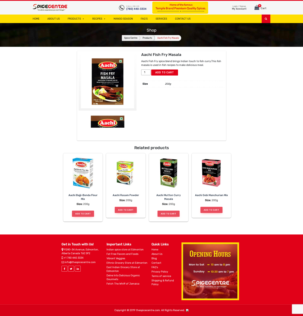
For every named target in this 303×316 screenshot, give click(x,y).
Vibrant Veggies (116, 258)
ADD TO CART (164, 72)
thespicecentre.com (148, 310)
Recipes (97, 18)
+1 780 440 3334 (73, 257)
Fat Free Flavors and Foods (122, 253)
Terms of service (161, 276)
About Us (53, 18)
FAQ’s (144, 18)
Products (74, 18)
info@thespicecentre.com (80, 262)
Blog (154, 258)
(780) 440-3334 (136, 7)
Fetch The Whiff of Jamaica (123, 283)
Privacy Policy (160, 271)
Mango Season (123, 18)
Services (161, 18)
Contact (156, 262)
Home (36, 18)
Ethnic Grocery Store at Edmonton (127, 262)
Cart (263, 7)
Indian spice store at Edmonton (125, 249)
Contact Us (183, 18)
